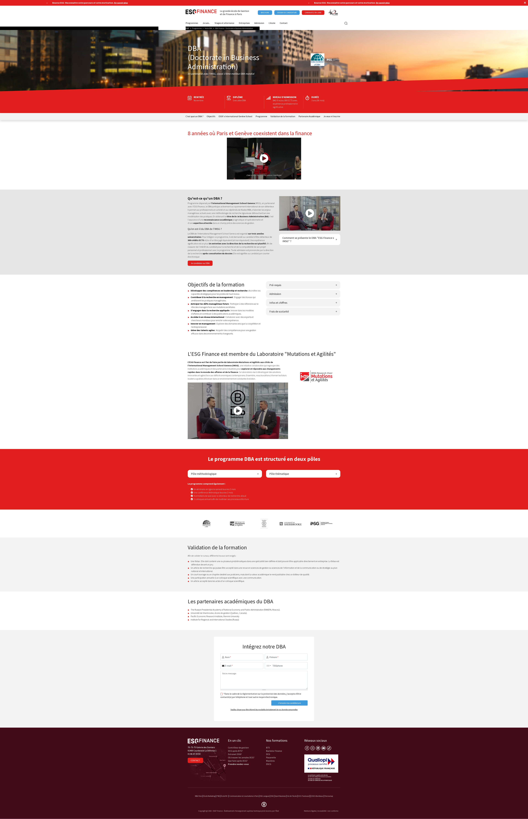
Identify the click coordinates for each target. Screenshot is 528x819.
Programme (261, 116)
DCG (268, 754)
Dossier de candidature (287, 12)
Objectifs (211, 116)
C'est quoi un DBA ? (194, 116)
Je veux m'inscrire (332, 116)
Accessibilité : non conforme (327, 811)
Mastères (270, 760)
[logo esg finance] (203, 740)
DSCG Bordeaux (317, 796)
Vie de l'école (292, 796)
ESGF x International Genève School (235, 116)
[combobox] (268, 665)
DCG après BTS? (235, 750)
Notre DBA (208, 28)
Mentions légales (310, 811)
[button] (264, 804)
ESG (272, 796)
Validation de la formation (282, 116)
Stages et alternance (224, 23)
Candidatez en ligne (313, 12)
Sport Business (280, 796)
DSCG (268, 764)
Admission (259, 23)
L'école (272, 23)
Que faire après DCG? (238, 760)
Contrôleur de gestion (238, 747)
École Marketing (209, 796)
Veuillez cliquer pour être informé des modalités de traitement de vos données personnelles (264, 709)
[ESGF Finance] (201, 12)
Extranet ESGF (235, 754)
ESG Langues (264, 796)
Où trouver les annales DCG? (241, 757)
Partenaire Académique (309, 116)
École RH (224, 796)
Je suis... (206, 23)
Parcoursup (329, 796)
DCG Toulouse (303, 796)
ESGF (187, 28)
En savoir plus (99, 2)
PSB (218, 796)
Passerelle (271, 757)
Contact (284, 23)
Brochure (265, 12)
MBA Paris (198, 796)
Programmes (192, 23)
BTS (268, 747)
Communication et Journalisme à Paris (243, 796)
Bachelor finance (274, 750)
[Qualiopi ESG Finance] (321, 767)
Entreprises (244, 23)
